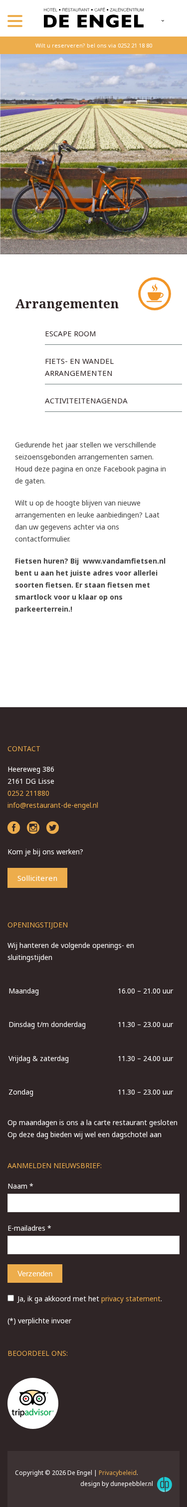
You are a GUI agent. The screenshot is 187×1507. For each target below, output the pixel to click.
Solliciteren (37, 878)
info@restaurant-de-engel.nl (52, 805)
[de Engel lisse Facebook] (13, 828)
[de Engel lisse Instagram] (33, 828)
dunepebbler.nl (132, 1483)
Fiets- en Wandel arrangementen (79, 367)
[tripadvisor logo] (32, 1404)
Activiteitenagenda (86, 400)
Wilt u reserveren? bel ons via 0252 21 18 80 (93, 45)
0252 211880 (28, 793)
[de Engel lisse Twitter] (52, 828)
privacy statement (131, 1298)
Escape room (70, 333)
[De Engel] (94, 19)
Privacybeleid (118, 1472)
